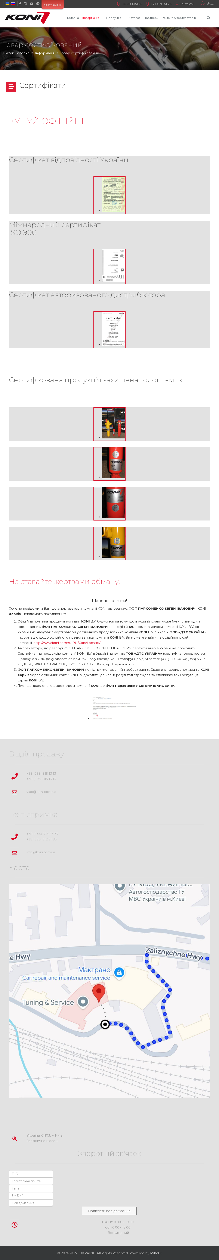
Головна (73, 18)
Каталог (134, 18)
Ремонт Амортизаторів (179, 18)
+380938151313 (161, 4)
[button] (206, 3)
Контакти (186, 4)
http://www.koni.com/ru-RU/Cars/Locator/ (66, 643)
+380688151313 (131, 4)
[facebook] (20, 4)
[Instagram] (25, 4)
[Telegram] (38, 4)
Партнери (151, 18)
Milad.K (156, 1253)
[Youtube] (31, 4)
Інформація (90, 18)
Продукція (113, 18)
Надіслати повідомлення (109, 1211)
